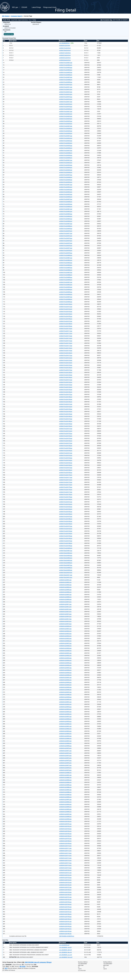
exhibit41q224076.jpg (65, 763)
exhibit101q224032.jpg (65, 138)
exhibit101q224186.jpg (65, 514)
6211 (6, 968)
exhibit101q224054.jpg (65, 192)
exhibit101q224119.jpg (65, 350)
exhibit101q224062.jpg (65, 211)
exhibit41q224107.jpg (65, 838)
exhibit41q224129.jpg (65, 892)
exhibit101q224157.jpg (65, 443)
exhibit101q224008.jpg (65, 79)
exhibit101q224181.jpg (65, 502)
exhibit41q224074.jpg (65, 758)
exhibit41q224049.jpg (65, 697)
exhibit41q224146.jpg (65, 933)
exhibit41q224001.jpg (65, 580)
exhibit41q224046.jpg (65, 689)
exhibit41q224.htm (64, 45)
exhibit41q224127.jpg (65, 887)
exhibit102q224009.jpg (65, 570)
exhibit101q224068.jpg (65, 226)
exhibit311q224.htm (65, 53)
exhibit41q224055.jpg (65, 711)
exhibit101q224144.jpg (65, 411)
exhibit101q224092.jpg (65, 284)
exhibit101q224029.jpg (65, 131)
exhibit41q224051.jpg (65, 702)
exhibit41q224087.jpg (65, 790)
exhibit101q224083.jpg (65, 263)
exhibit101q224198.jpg (65, 543)
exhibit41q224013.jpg (65, 609)
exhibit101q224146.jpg (65, 416)
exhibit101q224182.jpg (65, 504)
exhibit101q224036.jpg (65, 148)
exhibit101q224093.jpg (65, 287)
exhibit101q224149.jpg (65, 424)
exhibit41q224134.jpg (65, 904)
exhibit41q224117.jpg (65, 863)
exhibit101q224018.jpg (65, 104)
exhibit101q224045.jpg (65, 170)
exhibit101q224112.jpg (65, 333)
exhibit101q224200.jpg (65, 548)
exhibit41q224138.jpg (65, 914)
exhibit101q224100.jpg (65, 304)
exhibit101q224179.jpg (65, 497)
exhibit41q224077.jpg (65, 765)
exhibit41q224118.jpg (65, 865)
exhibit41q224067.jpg (65, 741)
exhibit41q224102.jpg (65, 826)
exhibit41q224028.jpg (65, 646)
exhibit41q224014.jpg (65, 611)
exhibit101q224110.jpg (65, 328)
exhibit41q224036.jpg (65, 665)
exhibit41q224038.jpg (65, 670)
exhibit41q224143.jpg (65, 926)
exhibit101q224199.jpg (65, 546)
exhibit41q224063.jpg (65, 731)
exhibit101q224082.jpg (65, 260)
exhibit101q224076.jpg (65, 245)
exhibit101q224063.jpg (65, 214)
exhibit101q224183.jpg (65, 507)
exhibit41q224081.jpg (65, 775)
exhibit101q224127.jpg (65, 370)
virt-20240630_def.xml (65, 950)
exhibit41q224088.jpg (65, 792)
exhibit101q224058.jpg (65, 201)
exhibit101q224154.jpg (65, 436)
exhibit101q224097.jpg (65, 297)
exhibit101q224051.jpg (65, 184)
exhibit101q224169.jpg (65, 472)
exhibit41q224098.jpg (65, 816)
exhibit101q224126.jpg (65, 367)
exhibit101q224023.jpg (65, 116)
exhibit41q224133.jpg (65, 902)
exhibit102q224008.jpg (65, 567)
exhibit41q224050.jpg (65, 699)
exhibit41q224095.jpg (65, 809)
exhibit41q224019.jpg (65, 624)
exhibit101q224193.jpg (65, 531)
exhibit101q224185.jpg (65, 511)
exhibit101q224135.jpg (65, 389)
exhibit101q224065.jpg (65, 219)
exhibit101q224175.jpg (65, 487)
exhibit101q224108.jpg (65, 323)
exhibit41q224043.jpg (65, 682)
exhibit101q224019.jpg (65, 106)
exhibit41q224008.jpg (65, 597)
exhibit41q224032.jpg (65, 655)
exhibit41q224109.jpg (65, 843)
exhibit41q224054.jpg (65, 709)
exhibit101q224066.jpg (65, 221)
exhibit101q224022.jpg (65, 114)
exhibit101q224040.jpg (65, 158)
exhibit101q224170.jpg (65, 475)
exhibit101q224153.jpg (65, 433)
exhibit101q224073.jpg (65, 238)
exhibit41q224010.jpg (65, 602)
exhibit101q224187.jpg (65, 516)
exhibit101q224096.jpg (65, 294)
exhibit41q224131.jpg (65, 897)
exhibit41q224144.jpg (65, 929)
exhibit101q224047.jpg (65, 175)
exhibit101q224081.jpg (65, 258)
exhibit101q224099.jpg (65, 302)
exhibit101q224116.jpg (65, 343)
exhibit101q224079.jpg (65, 253)
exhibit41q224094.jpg (65, 807)
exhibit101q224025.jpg (65, 121)
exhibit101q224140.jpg (65, 402)
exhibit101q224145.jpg (65, 414)
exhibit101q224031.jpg (65, 136)
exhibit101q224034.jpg (65, 143)
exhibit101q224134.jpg (65, 387)
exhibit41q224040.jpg (65, 675)
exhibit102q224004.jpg (65, 558)
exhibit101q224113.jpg (65, 336)
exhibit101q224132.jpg (65, 382)
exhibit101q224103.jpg (65, 311)
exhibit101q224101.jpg (65, 306)
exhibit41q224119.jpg (65, 868)
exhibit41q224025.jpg (65, 638)
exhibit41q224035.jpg (65, 663)
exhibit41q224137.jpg (65, 912)
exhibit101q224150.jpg (65, 426)
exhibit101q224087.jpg (65, 272)
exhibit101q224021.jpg (65, 111)
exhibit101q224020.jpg (65, 109)
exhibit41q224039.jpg (65, 672)
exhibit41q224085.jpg (65, 785)
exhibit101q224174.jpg (65, 484)
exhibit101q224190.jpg (65, 524)
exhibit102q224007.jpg (65, 565)
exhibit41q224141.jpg (65, 921)
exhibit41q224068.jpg (65, 743)
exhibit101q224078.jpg (65, 250)
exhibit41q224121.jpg (65, 872)
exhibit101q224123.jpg (65, 360)
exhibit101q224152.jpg (65, 431)
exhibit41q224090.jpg (65, 797)
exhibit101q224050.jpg (65, 182)
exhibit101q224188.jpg (65, 519)
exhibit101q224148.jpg (65, 421)
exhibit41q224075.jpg (65, 760)
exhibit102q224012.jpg (65, 577)
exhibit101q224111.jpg (65, 331)
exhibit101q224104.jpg (65, 314)
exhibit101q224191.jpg (65, 526)
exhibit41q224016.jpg (65, 616)
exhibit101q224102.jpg (65, 309)
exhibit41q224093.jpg (65, 804)
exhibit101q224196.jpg (65, 538)
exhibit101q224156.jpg (65, 441)
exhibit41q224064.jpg (65, 733)
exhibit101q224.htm (65, 48)
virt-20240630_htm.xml (65, 957)
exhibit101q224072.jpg (65, 236)
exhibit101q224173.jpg (65, 482)
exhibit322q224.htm (65, 60)
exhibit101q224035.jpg (65, 145)
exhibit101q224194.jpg (65, 533)
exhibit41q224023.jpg (65, 633)
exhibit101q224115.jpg (65, 341)
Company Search (16, 16)
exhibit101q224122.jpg (65, 358)
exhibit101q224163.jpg (65, 458)
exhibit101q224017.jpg (65, 101)
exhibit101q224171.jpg (65, 477)
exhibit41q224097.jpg (65, 814)
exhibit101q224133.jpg (65, 385)
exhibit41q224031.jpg (65, 653)
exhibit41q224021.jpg (65, 628)
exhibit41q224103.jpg (65, 829)
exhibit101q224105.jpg (65, 316)
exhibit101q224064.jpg (65, 216)
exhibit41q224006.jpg (65, 592)
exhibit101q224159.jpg (65, 448)
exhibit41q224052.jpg (65, 704)
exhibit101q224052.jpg (65, 187)
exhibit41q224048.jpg (65, 694)
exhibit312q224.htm (65, 55)
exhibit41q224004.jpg (65, 587)
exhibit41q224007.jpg (65, 594)
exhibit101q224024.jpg (65, 119)
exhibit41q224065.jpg (65, 736)
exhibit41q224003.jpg (65, 585)
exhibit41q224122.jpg (65, 875)
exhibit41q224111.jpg (65, 848)
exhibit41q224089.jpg (65, 794)
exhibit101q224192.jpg (65, 528)
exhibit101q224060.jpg (65, 206)
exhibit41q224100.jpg (65, 821)
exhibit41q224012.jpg (65, 606)
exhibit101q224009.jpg (65, 82)
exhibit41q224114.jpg (65, 855)
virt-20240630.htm (64, 43)
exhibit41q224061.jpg (65, 726)
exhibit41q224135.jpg (65, 907)
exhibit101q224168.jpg (65, 470)
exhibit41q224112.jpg (65, 850)
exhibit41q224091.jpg (65, 799)
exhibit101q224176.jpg (65, 489)
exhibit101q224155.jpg (65, 438)
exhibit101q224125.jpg (65, 365)
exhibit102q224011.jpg (65, 575)
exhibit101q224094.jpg (65, 289)
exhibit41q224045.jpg (65, 687)
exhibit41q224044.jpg (65, 685)
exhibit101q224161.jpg (65, 453)
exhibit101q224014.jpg (65, 94)
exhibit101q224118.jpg (65, 348)
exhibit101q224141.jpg (65, 404)
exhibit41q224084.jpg (65, 782)
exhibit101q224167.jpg (65, 467)
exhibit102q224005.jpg (65, 560)
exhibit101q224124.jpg (65, 362)
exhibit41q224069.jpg (65, 746)
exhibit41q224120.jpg (65, 870)
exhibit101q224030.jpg (65, 133)
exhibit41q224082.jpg (65, 777)
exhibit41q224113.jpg (65, 853)
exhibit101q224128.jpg (65, 372)
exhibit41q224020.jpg (65, 626)
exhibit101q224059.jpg (65, 204)
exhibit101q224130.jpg (65, 377)
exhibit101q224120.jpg (65, 353)
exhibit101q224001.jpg (65, 62)
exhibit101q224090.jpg (65, 280)
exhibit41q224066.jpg (65, 738)
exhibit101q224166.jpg (65, 465)
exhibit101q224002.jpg (65, 65)
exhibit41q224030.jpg (65, 650)
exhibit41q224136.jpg (65, 909)
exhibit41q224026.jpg (65, 641)
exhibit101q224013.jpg (65, 92)
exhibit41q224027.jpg (65, 643)
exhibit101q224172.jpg (65, 480)
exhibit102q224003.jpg (65, 555)
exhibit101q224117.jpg (65, 345)
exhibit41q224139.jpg (65, 916)
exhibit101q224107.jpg (65, 321)
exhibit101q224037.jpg (65, 150)
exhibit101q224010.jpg (65, 84)
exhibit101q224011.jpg (65, 87)
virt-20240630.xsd (64, 945)
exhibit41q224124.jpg (65, 880)
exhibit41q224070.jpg (65, 748)
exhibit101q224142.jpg (65, 406)
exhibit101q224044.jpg (65, 167)
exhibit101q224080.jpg (65, 255)
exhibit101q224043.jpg (65, 165)
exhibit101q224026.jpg (65, 123)
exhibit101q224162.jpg (65, 455)
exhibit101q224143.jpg (65, 409)
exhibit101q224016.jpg (65, 99)
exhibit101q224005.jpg (65, 72)
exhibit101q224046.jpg (65, 172)
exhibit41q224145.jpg (65, 931)
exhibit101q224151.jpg (65, 428)
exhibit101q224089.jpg (65, 277)
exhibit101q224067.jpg (65, 223)
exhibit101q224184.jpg (65, 509)
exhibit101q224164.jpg (65, 460)
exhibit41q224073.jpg (65, 755)
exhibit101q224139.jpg (65, 399)
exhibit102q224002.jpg (65, 553)
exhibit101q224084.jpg (65, 265)
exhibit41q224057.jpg (65, 716)
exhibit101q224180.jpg (65, 499)
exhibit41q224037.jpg (65, 668)
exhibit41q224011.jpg (65, 604)
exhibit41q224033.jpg (65, 658)
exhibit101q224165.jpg (65, 463)
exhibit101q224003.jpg (65, 67)
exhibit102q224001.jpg (65, 550)
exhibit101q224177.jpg (65, 492)
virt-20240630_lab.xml (65, 952)
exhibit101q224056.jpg (65, 197)
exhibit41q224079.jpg (65, 770)
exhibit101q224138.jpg (65, 397)
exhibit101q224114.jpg (65, 338)
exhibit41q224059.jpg (65, 721)
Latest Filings (36, 7)
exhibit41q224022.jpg (65, 631)
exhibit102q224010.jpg (65, 572)
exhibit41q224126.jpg (65, 885)
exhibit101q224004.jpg (65, 70)
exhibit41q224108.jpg (65, 841)
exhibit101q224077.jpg (65, 248)
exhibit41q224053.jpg (65, 707)
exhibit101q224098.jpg (65, 299)
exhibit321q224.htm (65, 58)
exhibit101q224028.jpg (65, 128)
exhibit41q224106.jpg (65, 836)
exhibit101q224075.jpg (65, 243)
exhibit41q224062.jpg (65, 728)
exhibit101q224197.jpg (65, 541)
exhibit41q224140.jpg (65, 919)
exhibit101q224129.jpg (65, 375)
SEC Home (5, 16)
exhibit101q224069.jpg (65, 228)
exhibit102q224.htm (65, 50)
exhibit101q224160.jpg (65, 450)
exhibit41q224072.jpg (65, 753)
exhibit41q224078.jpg (65, 768)
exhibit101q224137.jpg (65, 394)
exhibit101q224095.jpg (65, 292)
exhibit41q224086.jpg (65, 787)
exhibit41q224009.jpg (65, 599)
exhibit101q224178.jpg (65, 494)
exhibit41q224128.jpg (65, 890)
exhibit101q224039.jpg (65, 155)
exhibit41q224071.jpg (65, 750)
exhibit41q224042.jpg (65, 680)
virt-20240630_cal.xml (65, 947)
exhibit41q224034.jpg (65, 660)
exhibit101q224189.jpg (65, 521)
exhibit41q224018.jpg (65, 621)
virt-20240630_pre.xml (65, 955)
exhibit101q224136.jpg (65, 392)
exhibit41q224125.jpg (65, 882)
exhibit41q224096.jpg (65, 811)
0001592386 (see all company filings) (38, 962)
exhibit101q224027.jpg (65, 126)
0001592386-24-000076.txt (66, 936)
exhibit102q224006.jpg (65, 563)
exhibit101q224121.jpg (65, 355)
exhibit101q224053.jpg (65, 189)
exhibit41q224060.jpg (65, 724)
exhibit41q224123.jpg (65, 877)
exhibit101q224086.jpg (65, 270)
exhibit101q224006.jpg (65, 75)
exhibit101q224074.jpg (65, 241)
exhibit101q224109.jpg (65, 326)
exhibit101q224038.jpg (65, 153)
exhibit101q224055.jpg (65, 194)
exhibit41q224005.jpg (65, 589)
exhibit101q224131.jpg (65, 380)
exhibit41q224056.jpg (65, 714)
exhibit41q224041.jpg (65, 677)
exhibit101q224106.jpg (65, 319)
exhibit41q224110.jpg (65, 846)
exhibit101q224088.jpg (65, 275)
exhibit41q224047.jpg (65, 692)
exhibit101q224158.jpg (65, 445)
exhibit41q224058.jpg (65, 719)
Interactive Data (8, 34)
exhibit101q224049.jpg (65, 180)
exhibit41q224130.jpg (65, 894)
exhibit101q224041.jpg (65, 160)
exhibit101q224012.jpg (65, 89)
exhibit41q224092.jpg (65, 802)
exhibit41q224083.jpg (65, 780)
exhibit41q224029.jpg (65, 648)
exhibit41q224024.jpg (65, 636)
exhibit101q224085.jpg (65, 267)
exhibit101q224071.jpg (65, 233)
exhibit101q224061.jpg (65, 209)
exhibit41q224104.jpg (65, 831)
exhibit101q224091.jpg (65, 282)
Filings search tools (49, 7)
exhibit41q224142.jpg (65, 924)
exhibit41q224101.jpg (65, 824)
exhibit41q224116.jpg (65, 860)
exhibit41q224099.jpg (65, 819)
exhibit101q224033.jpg (65, 141)
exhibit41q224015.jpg (65, 614)
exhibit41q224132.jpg (65, 899)
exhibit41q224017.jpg (65, 619)
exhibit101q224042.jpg (65, 162)
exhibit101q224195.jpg (65, 536)
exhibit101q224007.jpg (65, 77)
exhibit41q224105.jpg (65, 833)
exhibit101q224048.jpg (65, 177)
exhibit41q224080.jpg (65, 772)
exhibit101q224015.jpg (65, 97)
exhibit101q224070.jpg (65, 231)
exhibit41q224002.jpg (65, 582)
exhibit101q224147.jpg (65, 419)
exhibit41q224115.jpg (65, 858)
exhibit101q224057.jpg (65, 199)
